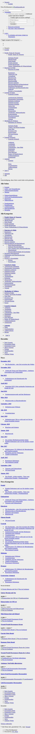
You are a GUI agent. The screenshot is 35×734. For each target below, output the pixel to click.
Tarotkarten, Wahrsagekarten (12, 281)
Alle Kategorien (10, 40)
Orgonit (6, 288)
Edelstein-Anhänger (10, 270)
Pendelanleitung (9, 203)
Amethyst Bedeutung (11, 454)
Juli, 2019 (4, 410)
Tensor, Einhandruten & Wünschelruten (16, 227)
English (10, 4)
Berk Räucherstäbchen (15, 245)
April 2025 (4, 383)
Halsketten (7, 316)
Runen (6, 303)
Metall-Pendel (8, 220)
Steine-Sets (7, 275)
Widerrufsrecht (8, 200)
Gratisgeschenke (9, 207)
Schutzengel (8, 322)
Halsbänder (7, 314)
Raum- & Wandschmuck (11, 319)
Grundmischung (10, 413)
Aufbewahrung (8, 330)
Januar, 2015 (5, 473)
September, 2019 (6, 404)
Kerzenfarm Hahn (9, 344)
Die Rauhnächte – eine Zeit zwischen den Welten (19, 364)
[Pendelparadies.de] (18, 7)
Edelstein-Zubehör (9, 273)
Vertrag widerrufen (6, 724)
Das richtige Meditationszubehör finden (16, 440)
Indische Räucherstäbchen (16, 247)
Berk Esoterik (8, 342)
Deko (6, 327)
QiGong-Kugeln (9, 301)
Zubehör (7, 159)
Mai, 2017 (4, 446)
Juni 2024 (4, 391)
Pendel (3, 485)
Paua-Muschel (8, 317)
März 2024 (4, 397)
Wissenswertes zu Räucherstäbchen (15, 400)
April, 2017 (4, 457)
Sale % (6, 170)
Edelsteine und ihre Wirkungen (14, 453)
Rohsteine (7, 278)
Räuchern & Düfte (9, 68)
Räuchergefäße (8, 240)
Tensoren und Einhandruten (13, 468)
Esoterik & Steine (9, 92)
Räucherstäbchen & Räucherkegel (14, 243)
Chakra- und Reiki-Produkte (12, 294)
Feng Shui (7, 296)
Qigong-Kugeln (5, 517)
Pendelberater (8, 205)
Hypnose (3, 566)
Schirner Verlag (9, 354)
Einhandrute (5, 496)
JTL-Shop (15, 731)
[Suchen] (22, 10)
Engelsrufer (7, 311)
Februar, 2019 (5, 424)
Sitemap (6, 192)
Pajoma (6, 349)
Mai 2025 (4, 375)
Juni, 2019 (4, 416)
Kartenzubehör (8, 283)
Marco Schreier (9, 347)
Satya (6, 352)
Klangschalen (8, 299)
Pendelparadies (8, 351)
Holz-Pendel (8, 222)
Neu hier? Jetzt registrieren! (16, 28)
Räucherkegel (12, 250)
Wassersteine (8, 280)
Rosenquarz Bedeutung (12, 460)
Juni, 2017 (4, 437)
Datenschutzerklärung (10, 195)
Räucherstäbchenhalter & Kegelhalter (19, 252)
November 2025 (6, 367)
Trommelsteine (8, 276)
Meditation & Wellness (11, 121)
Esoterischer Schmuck (8, 575)
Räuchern (4, 506)
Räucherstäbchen (9, 208)
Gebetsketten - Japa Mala (11, 312)
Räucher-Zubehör (9, 242)
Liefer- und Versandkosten (12, 189)
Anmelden (13, 24)
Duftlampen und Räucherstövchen (14, 255)
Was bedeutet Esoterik (11, 462)
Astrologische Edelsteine (11, 266)
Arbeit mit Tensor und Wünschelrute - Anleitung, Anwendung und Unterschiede (19, 371)
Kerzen (10, 260)
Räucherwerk (8, 237)
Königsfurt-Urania (9, 346)
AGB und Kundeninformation (13, 197)
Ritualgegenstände (9, 285)
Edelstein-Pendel (9, 219)
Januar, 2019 (5, 430)
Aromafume (8, 235)
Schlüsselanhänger (9, 321)
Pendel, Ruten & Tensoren (12, 53)
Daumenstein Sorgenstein (12, 268)
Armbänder (7, 309)
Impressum (7, 198)
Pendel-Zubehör (9, 224)
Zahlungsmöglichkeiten (11, 190)
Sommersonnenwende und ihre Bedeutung (17, 394)
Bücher (6, 332)
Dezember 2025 (6, 361)
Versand (27, 727)
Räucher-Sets (8, 238)
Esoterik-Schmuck (9, 137)
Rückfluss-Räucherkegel (11, 253)
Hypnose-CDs (8, 298)
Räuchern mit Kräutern (12, 427)
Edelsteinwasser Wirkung (12, 407)
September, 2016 (6, 465)
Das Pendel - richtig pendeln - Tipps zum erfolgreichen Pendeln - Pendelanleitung (16, 477)
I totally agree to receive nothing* (20, 17)
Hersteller (7, 210)
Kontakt (6, 187)
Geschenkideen (9, 329)
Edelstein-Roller (9, 293)
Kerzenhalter (12, 261)
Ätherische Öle (8, 233)
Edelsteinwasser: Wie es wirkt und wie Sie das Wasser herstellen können (18, 420)
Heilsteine (4, 553)
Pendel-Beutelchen (10, 225)
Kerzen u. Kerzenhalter (11, 258)
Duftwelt (7, 257)
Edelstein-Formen (9, 271)
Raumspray (7, 232)
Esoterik (3, 523)
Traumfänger (8, 286)
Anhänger (7, 307)
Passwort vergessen (14, 27)
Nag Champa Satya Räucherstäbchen (19, 248)
